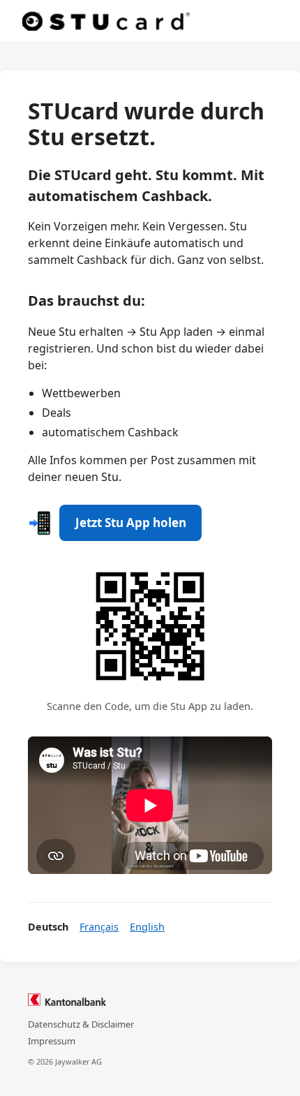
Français (99, 926)
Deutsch (48, 926)
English (147, 926)
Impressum (51, 1041)
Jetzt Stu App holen (130, 522)
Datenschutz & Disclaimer (81, 1024)
